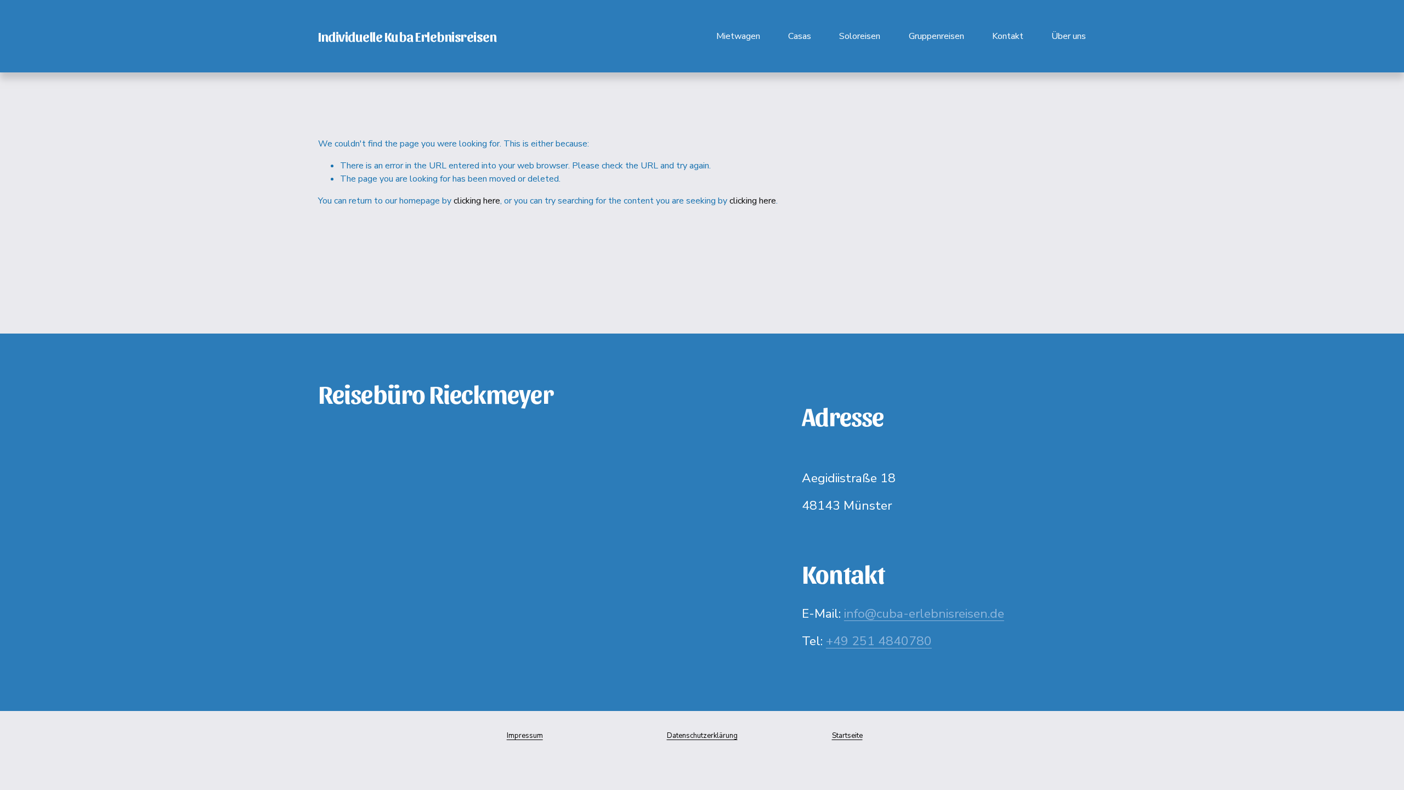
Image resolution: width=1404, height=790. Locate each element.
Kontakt (1007, 36)
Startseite (847, 736)
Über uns (1068, 36)
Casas (799, 36)
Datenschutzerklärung (702, 736)
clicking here (477, 201)
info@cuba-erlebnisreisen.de (924, 613)
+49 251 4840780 (879, 641)
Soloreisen (859, 36)
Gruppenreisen (936, 36)
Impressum (525, 736)
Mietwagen (738, 36)
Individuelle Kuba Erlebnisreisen (407, 36)
